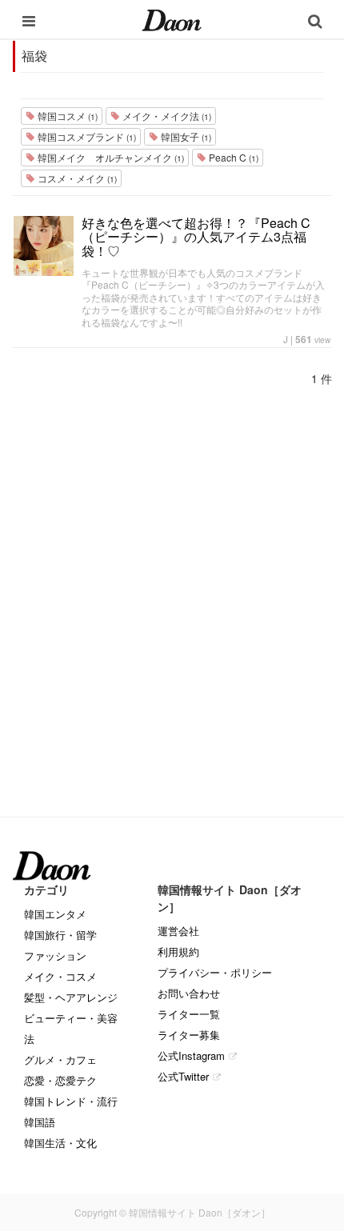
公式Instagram (191, 1055)
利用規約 (178, 951)
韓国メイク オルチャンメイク (109, 157)
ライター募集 (189, 1034)
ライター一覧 (189, 1013)
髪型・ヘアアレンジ (71, 997)
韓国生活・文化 (60, 1142)
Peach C (232, 157)
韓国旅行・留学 (60, 934)
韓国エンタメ (55, 913)
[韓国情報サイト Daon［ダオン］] (172, 19)
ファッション (55, 955)
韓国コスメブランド (85, 136)
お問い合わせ (189, 993)
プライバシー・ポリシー (215, 972)
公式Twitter (183, 1076)
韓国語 (39, 1121)
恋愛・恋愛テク (60, 1080)
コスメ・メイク (76, 178)
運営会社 (178, 930)
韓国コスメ (66, 115)
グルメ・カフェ (60, 1059)
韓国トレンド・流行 (71, 1101)
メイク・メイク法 (165, 115)
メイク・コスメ (60, 976)
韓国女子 (184, 136)
